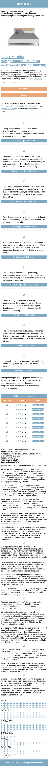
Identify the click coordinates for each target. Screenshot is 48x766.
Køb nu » (24, 95)
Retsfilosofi (24, 3)
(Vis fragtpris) (13, 83)
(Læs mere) (38, 79)
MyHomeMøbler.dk (31, 106)
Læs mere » (24, 89)
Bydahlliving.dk (7, 109)
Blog (17, 763)
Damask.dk (5, 106)
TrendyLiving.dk (17, 106)
